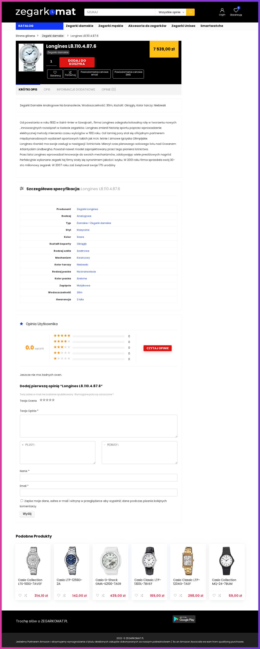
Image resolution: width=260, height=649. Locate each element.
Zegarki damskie (79, 26)
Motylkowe (83, 285)
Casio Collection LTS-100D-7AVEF (30, 582)
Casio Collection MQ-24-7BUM (224, 582)
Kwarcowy (83, 258)
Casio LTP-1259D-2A (69, 582)
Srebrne (82, 278)
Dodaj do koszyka (77, 62)
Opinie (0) (109, 89)
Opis (47, 89)
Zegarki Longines (87, 209)
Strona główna (25, 36)
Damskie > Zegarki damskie (94, 223)
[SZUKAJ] (190, 12)
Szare (80, 237)
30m (79, 292)
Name (25, 471)
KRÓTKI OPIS (28, 89)
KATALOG (25, 26)
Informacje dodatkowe (76, 89)
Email (24, 486)
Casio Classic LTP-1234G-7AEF (186, 582)
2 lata (80, 299)
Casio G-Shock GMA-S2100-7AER (108, 582)
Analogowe (84, 216)
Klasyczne (83, 230)
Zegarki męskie (110, 26)
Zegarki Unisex (183, 26)
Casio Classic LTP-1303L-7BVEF (147, 582)
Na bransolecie (86, 271)
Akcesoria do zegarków (147, 26)
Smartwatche (211, 26)
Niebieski (82, 264)
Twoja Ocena (28, 401)
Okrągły (82, 244)
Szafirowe (83, 251)
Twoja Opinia (29, 411)
